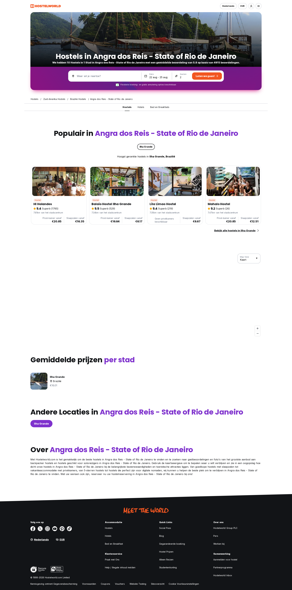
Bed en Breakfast (114, 543)
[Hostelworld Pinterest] (62, 528)
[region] (146, 294)
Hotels (108, 536)
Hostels (109, 528)
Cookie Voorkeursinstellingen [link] (184, 584)
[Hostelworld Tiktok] (69, 528)
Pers (215, 536)
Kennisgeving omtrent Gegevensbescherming (53, 584)
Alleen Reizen (166, 559)
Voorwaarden (89, 584)
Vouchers (120, 584)
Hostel (38, 200)
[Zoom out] (257, 333)
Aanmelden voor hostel (225, 559)
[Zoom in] (257, 328)
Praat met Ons (112, 559)
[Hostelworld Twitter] (40, 528)
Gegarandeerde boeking (172, 543)
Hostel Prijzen (166, 551)
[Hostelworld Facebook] (32, 528)
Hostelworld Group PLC (225, 528)
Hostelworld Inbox (222, 575)
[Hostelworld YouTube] (54, 528)
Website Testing (138, 584)
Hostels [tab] (127, 107)
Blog (161, 536)
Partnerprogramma (222, 567)
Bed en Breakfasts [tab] (159, 107)
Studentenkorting (168, 567)
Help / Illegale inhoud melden (120, 567)
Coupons (105, 584)
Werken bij (218, 543)
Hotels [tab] (141, 107)
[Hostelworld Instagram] (47, 528)
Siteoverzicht (157, 584)
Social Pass (165, 528)
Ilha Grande (41, 423)
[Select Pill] (251, 6)
